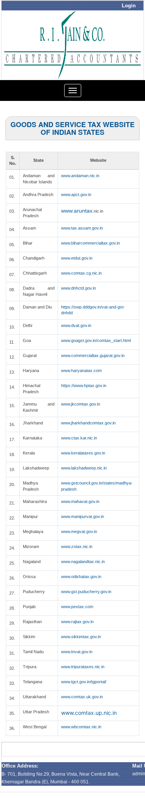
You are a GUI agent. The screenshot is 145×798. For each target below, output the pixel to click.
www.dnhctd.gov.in (78, 288)
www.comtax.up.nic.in (89, 712)
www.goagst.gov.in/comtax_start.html (96, 340)
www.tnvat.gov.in (76, 651)
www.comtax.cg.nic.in (81, 273)
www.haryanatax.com (81, 370)
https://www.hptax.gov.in (83, 385)
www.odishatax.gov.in (81, 576)
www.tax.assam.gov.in (82, 228)
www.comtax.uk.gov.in (82, 696)
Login (129, 5)
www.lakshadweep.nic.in (84, 468)
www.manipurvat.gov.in (82, 516)
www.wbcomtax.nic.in (81, 726)
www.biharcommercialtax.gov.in (90, 243)
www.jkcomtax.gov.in (80, 404)
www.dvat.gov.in (76, 325)
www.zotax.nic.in (76, 546)
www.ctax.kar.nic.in (79, 438)
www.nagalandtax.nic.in (83, 561)
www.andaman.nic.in (80, 175)
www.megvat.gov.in (79, 531)
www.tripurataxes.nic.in (82, 666)
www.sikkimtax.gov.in (81, 636)
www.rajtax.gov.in (77, 621)
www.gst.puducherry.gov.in (86, 591)
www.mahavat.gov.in (80, 501)
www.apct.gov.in (76, 194)
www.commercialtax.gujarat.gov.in (93, 355)
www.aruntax (76, 211)
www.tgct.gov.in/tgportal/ (83, 681)
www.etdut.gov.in (76, 258)
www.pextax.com (77, 606)
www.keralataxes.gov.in (83, 453)
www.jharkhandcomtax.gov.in (88, 423)
